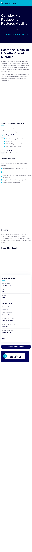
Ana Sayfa (16, 29)
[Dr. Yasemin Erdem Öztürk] (8, 3)
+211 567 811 (14, 357)
